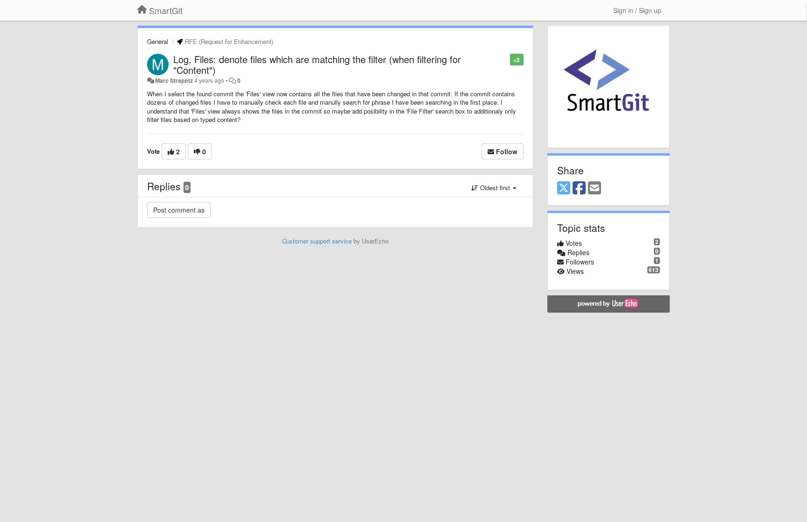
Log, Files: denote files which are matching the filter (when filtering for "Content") (317, 64)
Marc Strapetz (174, 80)
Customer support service (317, 240)
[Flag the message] (505, 59)
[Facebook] (579, 188)
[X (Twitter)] (563, 188)
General (157, 41)
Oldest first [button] (495, 187)
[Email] (594, 188)
